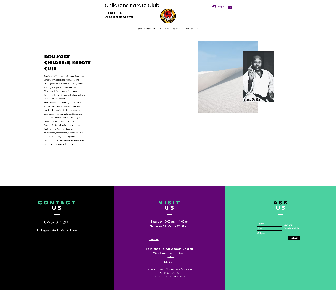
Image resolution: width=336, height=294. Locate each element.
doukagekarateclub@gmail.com (57, 230)
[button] (230, 6)
